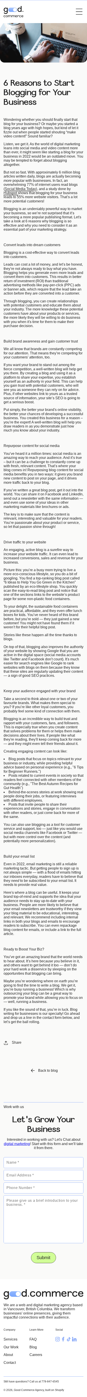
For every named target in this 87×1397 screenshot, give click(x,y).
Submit (43, 1257)
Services (10, 1339)
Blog (33, 1347)
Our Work (11, 1347)
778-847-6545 (50, 1381)
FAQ (33, 1339)
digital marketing (17, 1144)
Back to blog (48, 1070)
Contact (10, 1362)
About (8, 1355)
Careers (35, 1355)
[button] (79, 12)
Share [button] (16, 1042)
